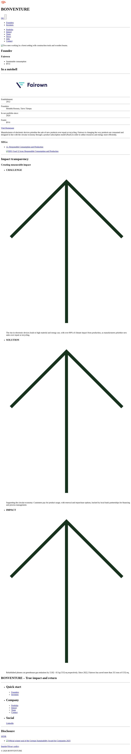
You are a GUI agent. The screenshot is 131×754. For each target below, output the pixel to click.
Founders (10, 23)
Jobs (8, 39)
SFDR (3, 736)
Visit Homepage (7, 128)
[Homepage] (3, 3)
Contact (9, 41)
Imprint (4, 746)
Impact (9, 32)
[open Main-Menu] (5, 16)
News (8, 36)
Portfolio (9, 29)
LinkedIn (10, 723)
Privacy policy (13, 746)
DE (2, 18)
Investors (9, 25)
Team (8, 34)
